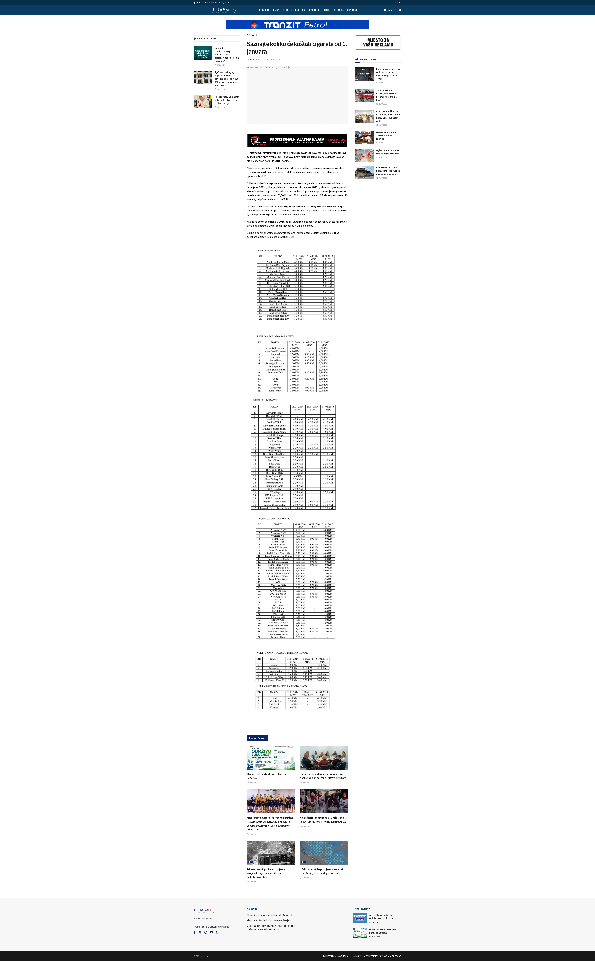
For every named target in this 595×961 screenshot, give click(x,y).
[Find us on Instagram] (205, 932)
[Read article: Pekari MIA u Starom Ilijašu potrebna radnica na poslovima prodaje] (364, 172)
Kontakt (398, 3)
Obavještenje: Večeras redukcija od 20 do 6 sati (270, 915)
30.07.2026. (382, 158)
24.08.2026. (221, 89)
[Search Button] (400, 10)
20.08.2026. (221, 65)
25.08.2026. (253, 783)
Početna (250, 35)
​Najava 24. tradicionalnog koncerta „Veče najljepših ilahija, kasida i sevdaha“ (227, 54)
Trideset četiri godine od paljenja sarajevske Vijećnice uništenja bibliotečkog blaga (266, 873)
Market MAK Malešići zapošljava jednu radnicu (386, 135)
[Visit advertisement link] (297, 27)
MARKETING (343, 956)
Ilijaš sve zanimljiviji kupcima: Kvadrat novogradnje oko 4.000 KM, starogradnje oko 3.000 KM (226, 79)
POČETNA (264, 10)
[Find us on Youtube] (198, 2)
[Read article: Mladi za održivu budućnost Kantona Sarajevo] (271, 758)
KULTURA (300, 10)
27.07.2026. (382, 178)
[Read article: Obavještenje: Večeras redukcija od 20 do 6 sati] (360, 918)
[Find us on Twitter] (199, 932)
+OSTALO (337, 10)
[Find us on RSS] (217, 932)
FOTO (326, 10)
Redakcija (254, 59)
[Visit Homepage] (224, 10)
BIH (257, 35)
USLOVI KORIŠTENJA (371, 956)
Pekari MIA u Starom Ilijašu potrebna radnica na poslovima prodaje (388, 171)
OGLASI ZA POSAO (392, 956)
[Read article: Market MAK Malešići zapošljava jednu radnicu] (364, 137)
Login (389, 10)
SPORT (286, 10)
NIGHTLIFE (314, 10)
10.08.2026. (382, 125)
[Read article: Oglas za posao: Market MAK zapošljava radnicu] (364, 155)
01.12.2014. (269, 59)
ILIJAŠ (276, 10)
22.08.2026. (382, 104)
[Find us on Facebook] (194, 2)
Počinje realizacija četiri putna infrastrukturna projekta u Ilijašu (227, 100)
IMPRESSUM (328, 956)
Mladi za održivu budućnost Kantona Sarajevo (269, 920)
